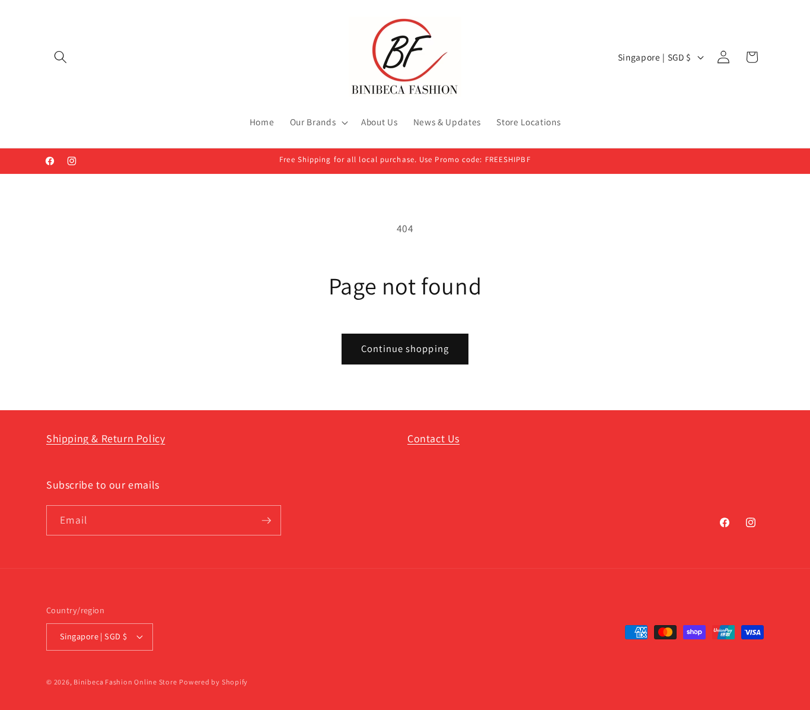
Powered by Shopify (213, 681)
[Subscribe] (266, 520)
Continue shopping (405, 348)
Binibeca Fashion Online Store (125, 681)
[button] (60, 57)
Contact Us (433, 438)
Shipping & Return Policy (105, 438)
